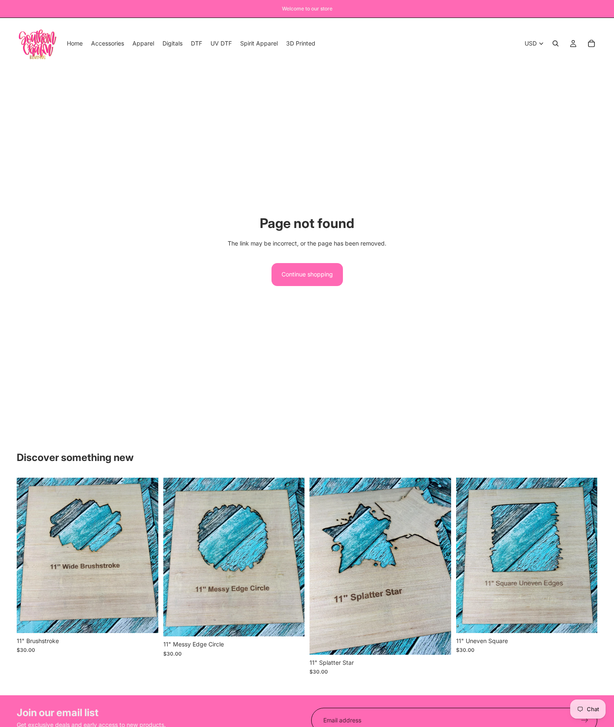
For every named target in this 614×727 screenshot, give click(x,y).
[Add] (145, 620)
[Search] (555, 43)
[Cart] (591, 43)
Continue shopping (307, 274)
